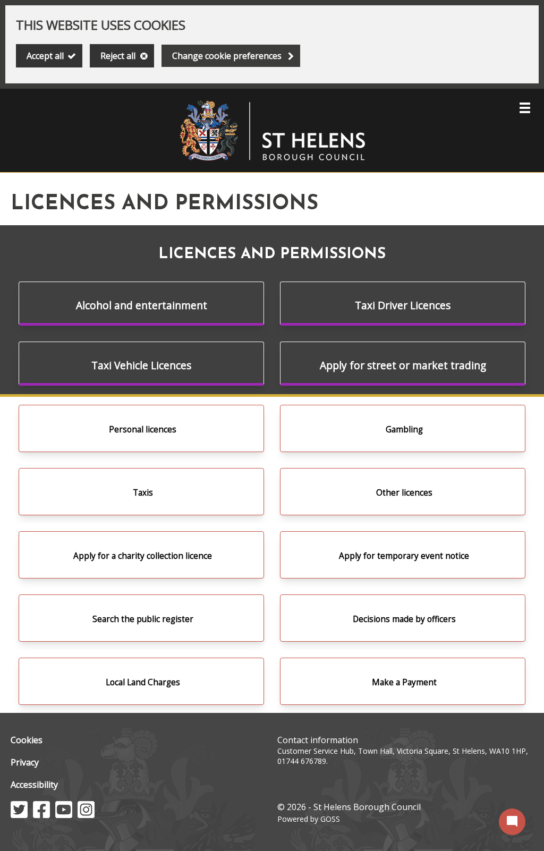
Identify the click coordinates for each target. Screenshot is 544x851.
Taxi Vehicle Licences (141, 365)
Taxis (143, 492)
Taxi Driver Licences (402, 305)
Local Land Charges (143, 682)
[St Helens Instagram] (86, 815)
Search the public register (142, 619)
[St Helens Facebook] (41, 815)
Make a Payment (404, 682)
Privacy (25, 762)
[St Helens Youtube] (63, 815)
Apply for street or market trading (403, 365)
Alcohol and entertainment (141, 305)
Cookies (26, 740)
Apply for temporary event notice (404, 555)
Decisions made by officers (404, 619)
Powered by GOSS (308, 819)
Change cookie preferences (227, 56)
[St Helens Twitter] (19, 815)
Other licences (404, 492)
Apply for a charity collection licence (142, 555)
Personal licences (142, 429)
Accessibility (34, 784)
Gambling (404, 429)
